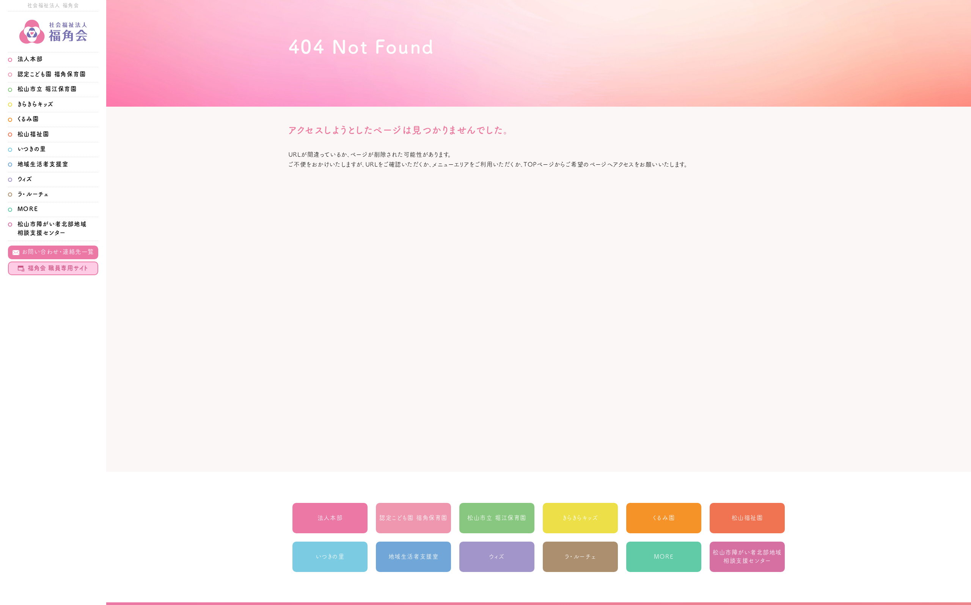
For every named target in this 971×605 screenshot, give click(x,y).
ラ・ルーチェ (33, 194)
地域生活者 (43, 164)
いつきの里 (31, 149)
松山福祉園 (33, 134)
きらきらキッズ (35, 104)
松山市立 (47, 89)
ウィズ (25, 179)
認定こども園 (51, 74)
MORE (27, 209)
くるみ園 (28, 119)
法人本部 (30, 59)
